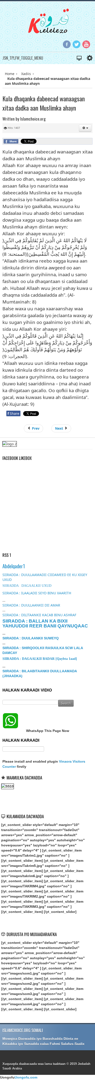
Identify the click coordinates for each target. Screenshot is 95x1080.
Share (13, 413)
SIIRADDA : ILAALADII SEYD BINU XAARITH (36, 593)
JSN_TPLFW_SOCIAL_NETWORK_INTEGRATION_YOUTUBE (86, 44)
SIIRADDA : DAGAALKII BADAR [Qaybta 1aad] (39, 659)
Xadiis (26, 73)
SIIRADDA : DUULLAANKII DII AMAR (31, 605)
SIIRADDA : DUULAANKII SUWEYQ (30, 638)
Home (9, 73)
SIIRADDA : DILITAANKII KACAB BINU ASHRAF (39, 615)
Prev (35, 428)
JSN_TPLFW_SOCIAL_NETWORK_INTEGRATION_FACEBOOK (67, 44)
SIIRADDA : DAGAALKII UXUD (26, 585)
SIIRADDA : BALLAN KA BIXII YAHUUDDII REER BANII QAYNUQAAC (45, 623)
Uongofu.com (26, 1077)
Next (59, 428)
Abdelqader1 (13, 566)
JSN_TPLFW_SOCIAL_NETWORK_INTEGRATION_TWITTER (76, 44)
